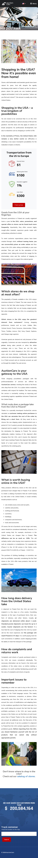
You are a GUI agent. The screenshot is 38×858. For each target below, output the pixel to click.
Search (6, 839)
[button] (24, 3)
